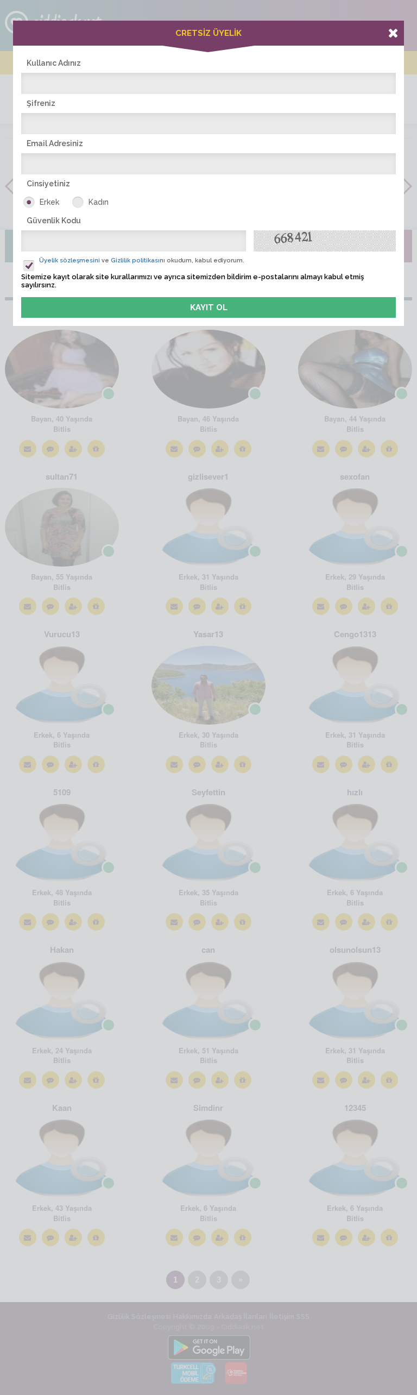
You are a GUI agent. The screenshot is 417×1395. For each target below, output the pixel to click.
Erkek (49, 202)
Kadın (99, 202)
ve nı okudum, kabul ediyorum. (141, 260)
